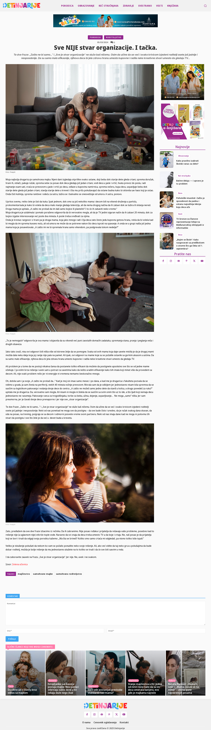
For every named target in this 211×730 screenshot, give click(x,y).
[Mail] (179, 261)
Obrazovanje (183, 156)
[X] (86, 584)
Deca (180, 193)
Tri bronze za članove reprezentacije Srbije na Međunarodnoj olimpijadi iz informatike (190, 223)
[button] (205, 6)
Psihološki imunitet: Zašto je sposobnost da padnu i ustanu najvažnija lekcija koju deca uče (190, 202)
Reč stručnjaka (184, 176)
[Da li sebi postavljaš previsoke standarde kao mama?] (105, 673)
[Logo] (3, 6)
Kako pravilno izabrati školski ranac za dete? (187, 162)
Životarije (52, 680)
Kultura (172, 680)
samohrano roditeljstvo (69, 573)
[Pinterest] (92, 584)
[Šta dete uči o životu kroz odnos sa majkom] (25, 673)
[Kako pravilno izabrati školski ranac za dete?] (166, 159)
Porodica (95, 37)
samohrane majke (43, 573)
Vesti (180, 214)
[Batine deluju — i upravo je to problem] (166, 179)
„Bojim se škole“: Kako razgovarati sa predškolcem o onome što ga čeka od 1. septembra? (190, 244)
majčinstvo (24, 573)
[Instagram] (171, 261)
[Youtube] (202, 261)
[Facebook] (79, 584)
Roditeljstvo (113, 37)
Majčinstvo (93, 686)
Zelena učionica (19, 564)
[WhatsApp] (99, 584)
